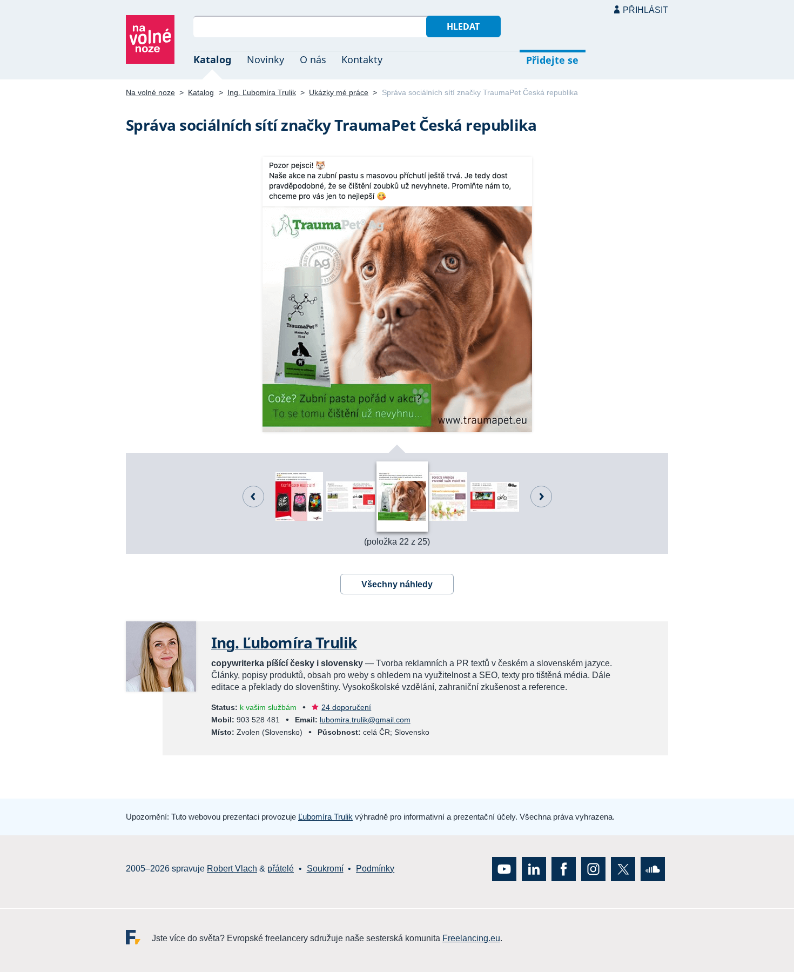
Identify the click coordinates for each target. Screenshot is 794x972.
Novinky (265, 59)
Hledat (463, 26)
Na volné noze (150, 92)
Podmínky (375, 868)
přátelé (280, 868)
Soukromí (325, 868)
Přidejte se (552, 59)
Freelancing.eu (139, 936)
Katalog (212, 59)
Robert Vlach (232, 868)
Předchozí (253, 496)
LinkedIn (534, 868)
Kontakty (361, 59)
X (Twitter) (623, 868)
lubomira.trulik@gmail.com (365, 719)
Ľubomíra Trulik (325, 816)
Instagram (593, 868)
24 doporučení (346, 707)
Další (541, 496)
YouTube (504, 868)
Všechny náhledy (397, 584)
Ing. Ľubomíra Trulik (261, 92)
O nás (313, 59)
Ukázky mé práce (338, 92)
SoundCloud (653, 868)
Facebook (563, 868)
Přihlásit (645, 10)
